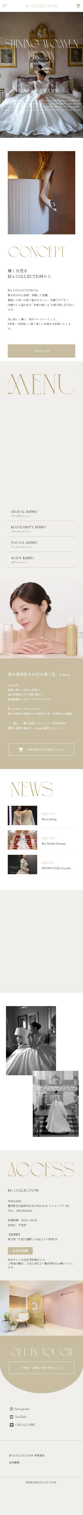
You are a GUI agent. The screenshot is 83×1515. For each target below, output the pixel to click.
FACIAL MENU (24, 542)
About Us (42, 351)
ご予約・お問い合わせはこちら (41, 1368)
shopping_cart (78, 6)
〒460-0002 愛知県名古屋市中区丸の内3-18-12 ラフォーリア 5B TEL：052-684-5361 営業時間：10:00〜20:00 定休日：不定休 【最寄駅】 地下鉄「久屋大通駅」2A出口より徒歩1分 (38, 1220)
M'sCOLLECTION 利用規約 (27, 1455)
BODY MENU (22, 558)
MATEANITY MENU (28, 527)
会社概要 (14, 1462)
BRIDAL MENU (24, 511)
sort (5, 6)
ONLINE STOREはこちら (46, 749)
